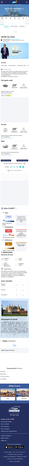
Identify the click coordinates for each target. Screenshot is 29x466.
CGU (14, 452)
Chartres (20, 5)
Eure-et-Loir (16, 5)
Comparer (22, 26)
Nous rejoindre (5, 426)
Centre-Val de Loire (10, 5)
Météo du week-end (22, 160)
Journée (6, 26)
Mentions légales (8, 452)
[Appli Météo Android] (19, 447)
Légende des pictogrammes (9, 431)
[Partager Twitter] (17, 167)
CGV (17, 452)
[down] (14, 334)
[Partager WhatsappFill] (23, 167)
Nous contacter (5, 429)
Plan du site (22, 452)
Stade (14, 345)
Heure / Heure (14, 26)
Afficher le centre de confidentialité (15, 458)
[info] (16, 208)
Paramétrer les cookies (22, 456)
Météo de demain (6, 160)
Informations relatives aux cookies (15, 454)
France (4, 5)
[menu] (2, 2)
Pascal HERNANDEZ (15, 39)
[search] (27, 2)
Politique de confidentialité (9, 456)
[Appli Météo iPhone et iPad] (9, 447)
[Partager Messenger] (20, 167)
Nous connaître (5, 424)
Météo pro (4, 440)
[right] (27, 20)
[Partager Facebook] (14, 167)
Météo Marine (5, 438)
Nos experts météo (6, 421)
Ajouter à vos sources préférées (15, 170)
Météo (1, 5)
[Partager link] (11, 167)
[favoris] (23, 9)
